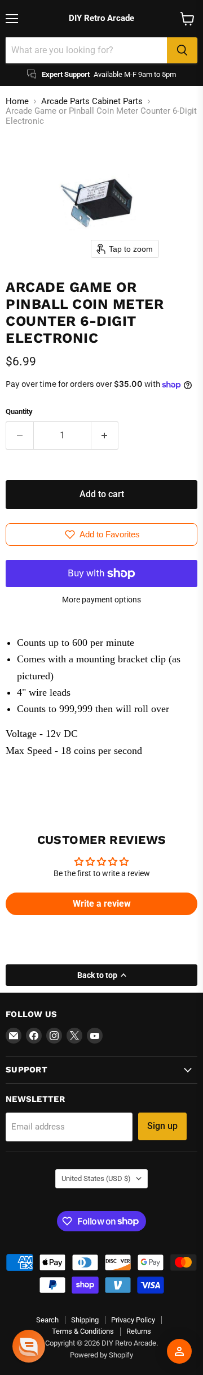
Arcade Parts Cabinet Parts (92, 101)
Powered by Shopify (101, 1355)
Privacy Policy (133, 1320)
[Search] (182, 50)
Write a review (102, 903)
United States (96, 1178)
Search (47, 1320)
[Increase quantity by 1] (105, 435)
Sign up (162, 1125)
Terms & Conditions (83, 1331)
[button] (28, 1346)
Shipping (85, 1320)
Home (17, 101)
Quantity (19, 411)
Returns (138, 1331)
